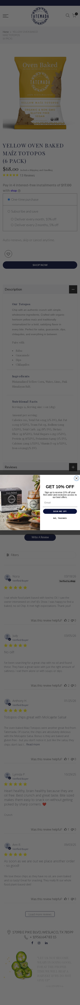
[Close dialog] (76, 478)
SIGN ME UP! (60, 511)
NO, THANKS (60, 518)
